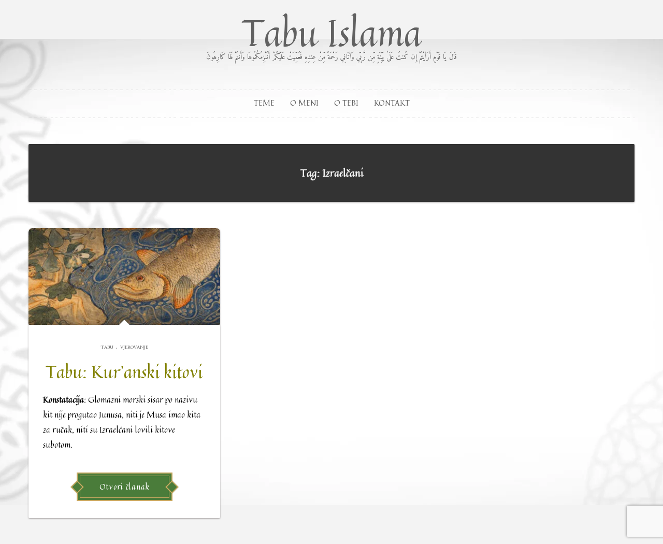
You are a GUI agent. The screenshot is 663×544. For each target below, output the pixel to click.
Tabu (106, 347)
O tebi (346, 103)
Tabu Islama (331, 34)
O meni (304, 103)
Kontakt (392, 103)
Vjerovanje (134, 347)
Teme (264, 103)
